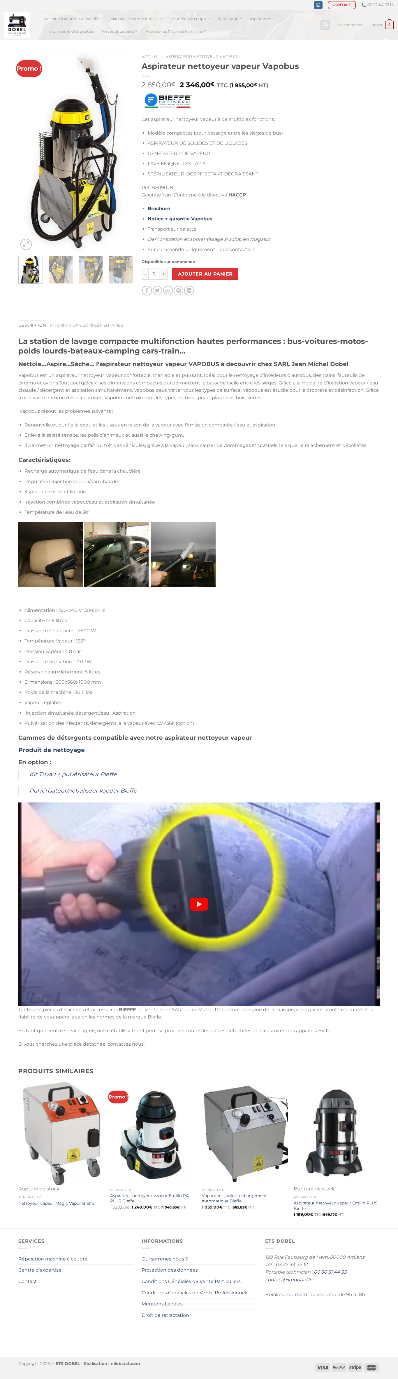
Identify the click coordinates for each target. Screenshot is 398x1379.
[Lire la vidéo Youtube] (199, 904)
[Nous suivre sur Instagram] (318, 5)
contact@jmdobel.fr (288, 1279)
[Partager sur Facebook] (147, 290)
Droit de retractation (165, 1315)
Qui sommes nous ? (165, 1259)
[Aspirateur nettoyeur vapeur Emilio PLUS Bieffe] (337, 1133)
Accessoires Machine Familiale (174, 31)
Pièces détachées (118, 31)
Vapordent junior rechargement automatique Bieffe (234, 1198)
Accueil (151, 56)
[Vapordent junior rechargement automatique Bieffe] (245, 1133)
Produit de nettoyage (51, 749)
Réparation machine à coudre (52, 1259)
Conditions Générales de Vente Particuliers (191, 1281)
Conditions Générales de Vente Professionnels (195, 1293)
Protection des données (170, 1270)
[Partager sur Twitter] (157, 290)
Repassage (228, 19)
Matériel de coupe (189, 19)
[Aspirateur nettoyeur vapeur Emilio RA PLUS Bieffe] (153, 1133)
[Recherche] (325, 25)
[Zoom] (26, 244)
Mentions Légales (162, 1304)
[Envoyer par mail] (168, 290)
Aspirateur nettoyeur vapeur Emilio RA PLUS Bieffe (149, 1198)
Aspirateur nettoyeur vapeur (201, 56)
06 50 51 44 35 (330, 1272)
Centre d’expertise (39, 1270)
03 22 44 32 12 (291, 1264)
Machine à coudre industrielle (71, 19)
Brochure (159, 208)
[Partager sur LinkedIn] (189, 290)
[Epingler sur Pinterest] (178, 290)
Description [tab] (32, 325)
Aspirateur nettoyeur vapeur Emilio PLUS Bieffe (336, 1205)
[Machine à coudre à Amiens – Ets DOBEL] (19, 25)
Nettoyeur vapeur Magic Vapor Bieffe (56, 1203)
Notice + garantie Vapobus (180, 219)
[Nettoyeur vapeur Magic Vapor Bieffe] (61, 1133)
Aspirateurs (260, 19)
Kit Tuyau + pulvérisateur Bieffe (73, 774)
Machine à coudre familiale (135, 19)
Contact (27, 1281)
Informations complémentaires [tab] (86, 325)
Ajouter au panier (205, 274)
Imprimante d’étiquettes (70, 31)
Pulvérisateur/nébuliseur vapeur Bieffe (83, 790)
